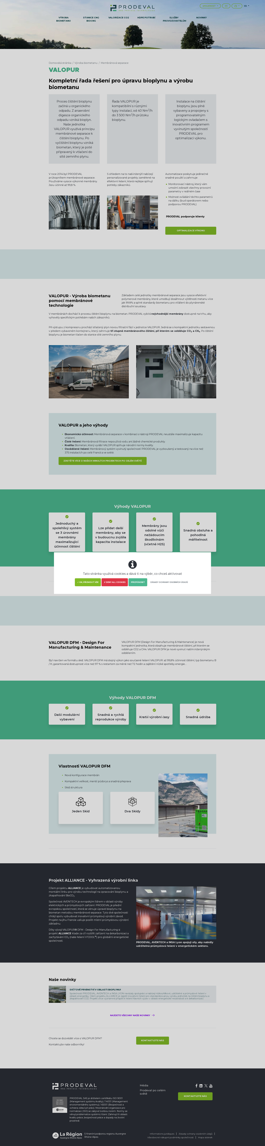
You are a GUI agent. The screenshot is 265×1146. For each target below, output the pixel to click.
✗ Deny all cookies (114, 582)
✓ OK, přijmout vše (87, 582)
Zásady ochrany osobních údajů (169, 582)
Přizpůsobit (138, 582)
